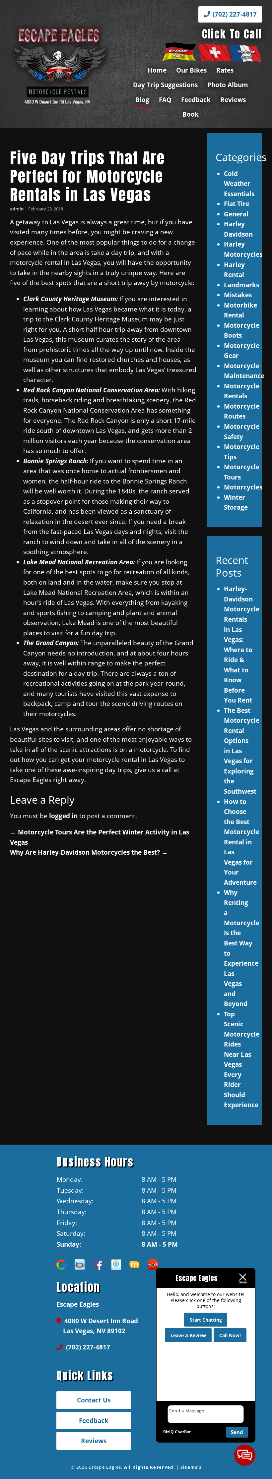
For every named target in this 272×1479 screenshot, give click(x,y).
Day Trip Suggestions (165, 85)
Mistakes (238, 295)
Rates (225, 70)
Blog (142, 99)
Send (237, 1432)
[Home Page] (59, 64)
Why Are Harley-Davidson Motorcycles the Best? (89, 852)
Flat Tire (236, 203)
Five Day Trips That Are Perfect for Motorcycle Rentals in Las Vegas (87, 176)
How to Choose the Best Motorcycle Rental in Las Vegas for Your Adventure (241, 841)
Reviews (233, 99)
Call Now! (230, 1335)
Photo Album (227, 85)
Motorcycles (243, 487)
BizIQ (168, 1432)
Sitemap (190, 1467)
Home (157, 70)
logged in (63, 816)
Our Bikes (191, 70)
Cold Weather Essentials (239, 183)
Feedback (196, 99)
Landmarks (241, 285)
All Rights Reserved (148, 1467)
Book (190, 114)
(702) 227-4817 (234, 14)
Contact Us (93, 1399)
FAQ (165, 99)
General (236, 214)
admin (17, 209)
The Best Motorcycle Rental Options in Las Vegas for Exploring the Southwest (241, 750)
